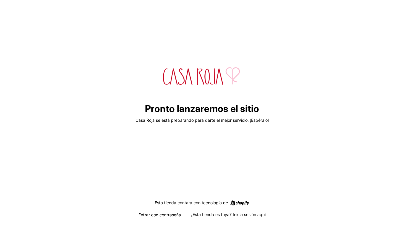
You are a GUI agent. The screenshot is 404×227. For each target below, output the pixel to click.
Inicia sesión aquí (249, 214)
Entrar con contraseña (159, 214)
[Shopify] (239, 202)
